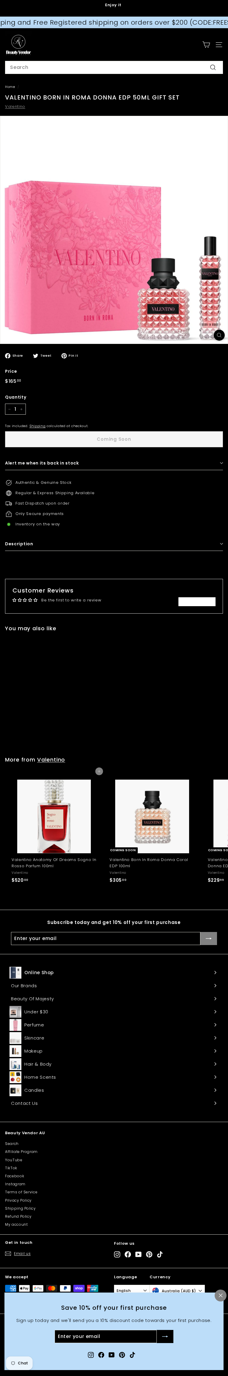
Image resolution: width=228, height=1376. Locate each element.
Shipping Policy (20, 1208)
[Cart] (206, 44)
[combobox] (114, 67)
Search (12, 1143)
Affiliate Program (21, 1151)
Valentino (15, 106)
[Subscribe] (165, 1336)
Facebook (14, 1175)
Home (10, 86)
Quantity (15, 397)
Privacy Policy (18, 1200)
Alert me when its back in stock (42, 463)
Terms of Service (21, 1192)
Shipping (37, 426)
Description (19, 544)
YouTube (14, 1159)
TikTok (11, 1167)
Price (11, 371)
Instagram (15, 1184)
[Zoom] (219, 335)
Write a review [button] (197, 601)
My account (16, 1224)
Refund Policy (18, 1216)
